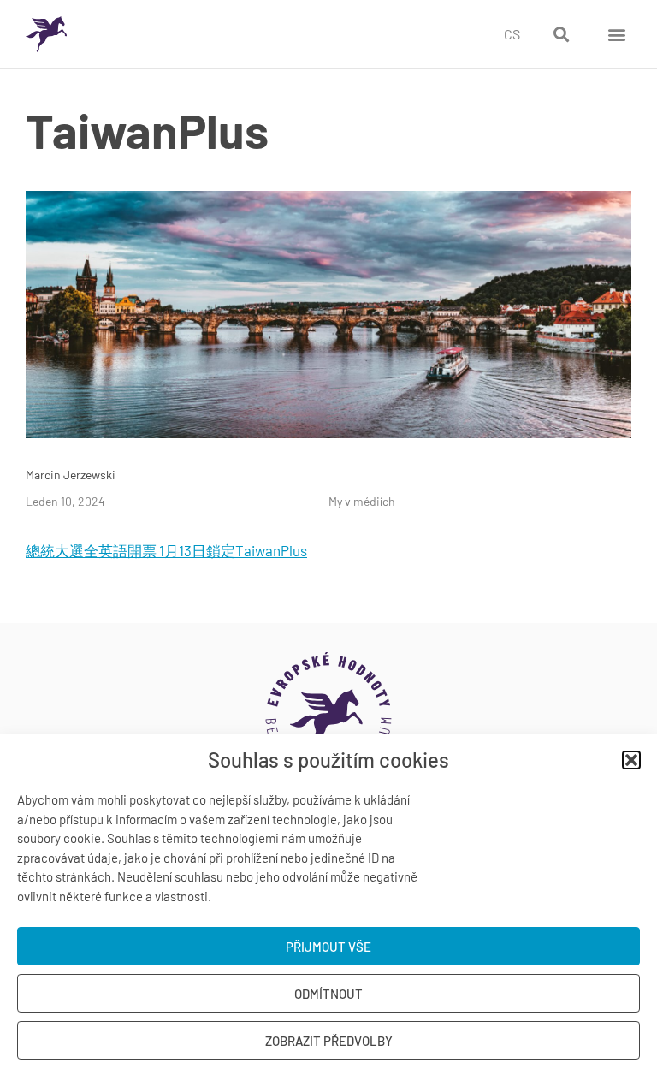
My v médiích (361, 501)
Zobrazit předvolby (329, 1040)
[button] (631, 760)
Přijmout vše (328, 946)
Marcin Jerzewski (70, 474)
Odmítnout (328, 993)
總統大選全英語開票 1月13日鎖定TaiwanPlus (166, 550)
